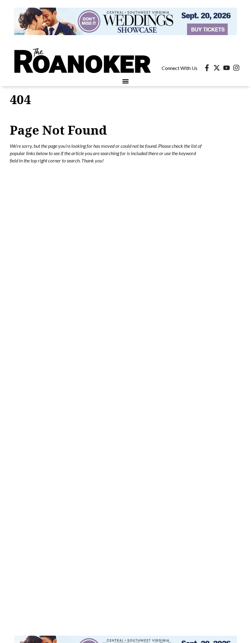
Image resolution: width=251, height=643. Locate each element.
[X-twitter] (217, 68)
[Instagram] (236, 68)
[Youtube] (226, 68)
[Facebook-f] (207, 68)
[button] (126, 81)
